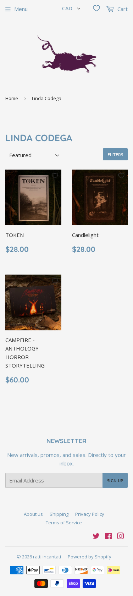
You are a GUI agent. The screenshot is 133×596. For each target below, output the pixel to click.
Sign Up (115, 481)
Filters (115, 154)
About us (33, 514)
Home (11, 98)
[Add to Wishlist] (55, 175)
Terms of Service (64, 522)
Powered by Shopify (89, 556)
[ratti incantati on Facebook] (108, 536)
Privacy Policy (89, 514)
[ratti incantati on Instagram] (120, 536)
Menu (21, 8)
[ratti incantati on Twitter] (96, 536)
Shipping (59, 514)
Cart (122, 8)
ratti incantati (47, 556)
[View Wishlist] (96, 8)
